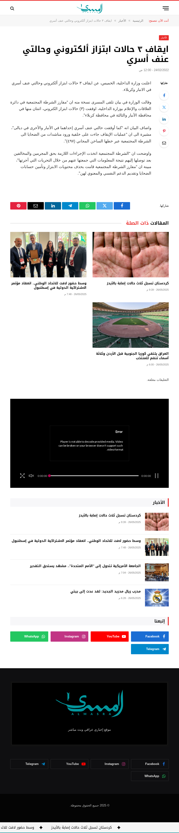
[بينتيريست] (164, 131)
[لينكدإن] (164, 119)
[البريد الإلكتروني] (164, 143)
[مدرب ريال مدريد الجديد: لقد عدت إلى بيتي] (157, 598)
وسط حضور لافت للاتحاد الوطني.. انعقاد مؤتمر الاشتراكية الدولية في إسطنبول (48, 285)
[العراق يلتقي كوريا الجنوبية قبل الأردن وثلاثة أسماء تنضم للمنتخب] (131, 325)
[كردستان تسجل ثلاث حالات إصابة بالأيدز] (131, 254)
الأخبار (164, 37)
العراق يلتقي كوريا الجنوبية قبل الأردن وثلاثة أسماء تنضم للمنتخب (132, 355)
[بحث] (12, 8)
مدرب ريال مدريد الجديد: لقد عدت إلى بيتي (105, 591)
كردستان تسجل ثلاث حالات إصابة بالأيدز (138, 283)
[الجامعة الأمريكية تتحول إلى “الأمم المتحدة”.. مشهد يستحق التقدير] (157, 572)
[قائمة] (166, 8)
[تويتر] (164, 107)
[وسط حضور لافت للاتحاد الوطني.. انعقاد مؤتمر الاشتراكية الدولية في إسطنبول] (48, 254)
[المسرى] (90, 8)
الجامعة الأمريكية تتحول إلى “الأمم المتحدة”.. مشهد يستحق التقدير (85, 566)
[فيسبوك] (164, 95)
